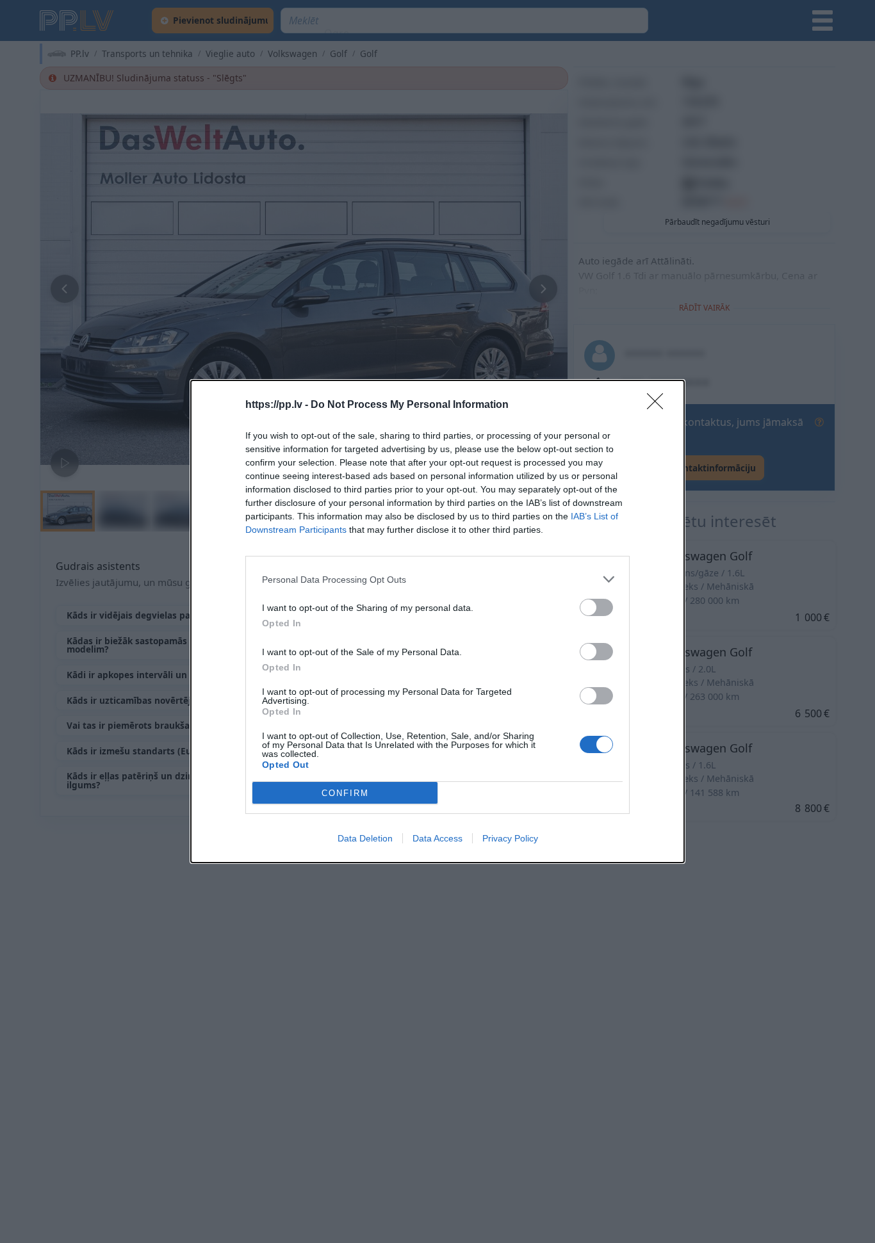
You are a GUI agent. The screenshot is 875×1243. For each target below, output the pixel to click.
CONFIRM (345, 793)
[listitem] (437, 579)
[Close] (659, 405)
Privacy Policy (510, 838)
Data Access (437, 838)
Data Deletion (365, 838)
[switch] (596, 607)
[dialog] (437, 621)
